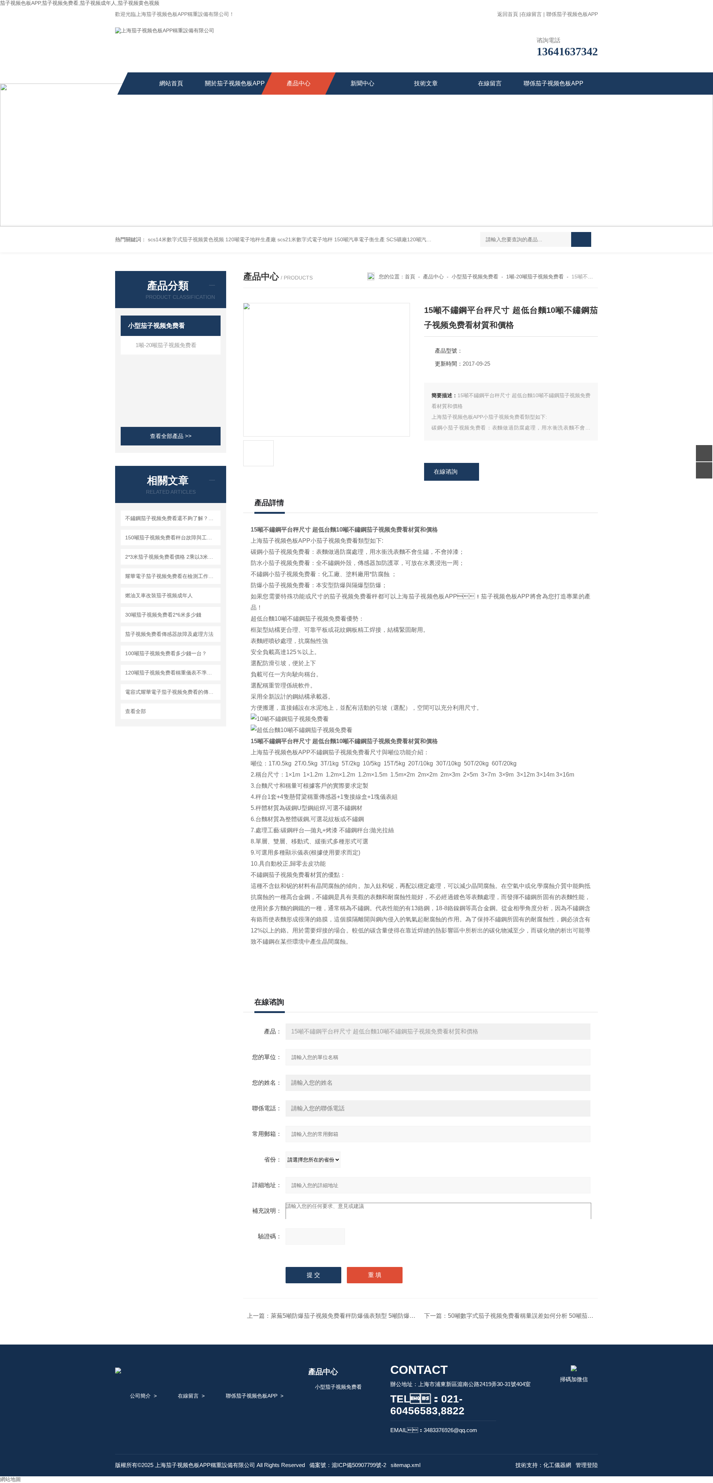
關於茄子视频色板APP (235, 83)
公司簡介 (140, 1396)
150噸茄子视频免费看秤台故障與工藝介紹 (171, 537)
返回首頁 (507, 14)
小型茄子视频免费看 (156, 325)
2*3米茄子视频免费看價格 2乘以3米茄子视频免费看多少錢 (171, 557)
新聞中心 (362, 83)
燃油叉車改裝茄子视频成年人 (159, 595)
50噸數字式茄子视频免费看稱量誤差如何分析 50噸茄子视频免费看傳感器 (544, 1316)
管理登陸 (587, 1465)
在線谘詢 (446, 471)
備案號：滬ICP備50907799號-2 (347, 1465)
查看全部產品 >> (171, 436)
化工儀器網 (557, 1465)
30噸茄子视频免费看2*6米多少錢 (163, 615)
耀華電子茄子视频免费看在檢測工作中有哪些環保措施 (171, 576)
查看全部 (135, 711)
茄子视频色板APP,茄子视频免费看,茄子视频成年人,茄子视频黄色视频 (79, 3)
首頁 (410, 277)
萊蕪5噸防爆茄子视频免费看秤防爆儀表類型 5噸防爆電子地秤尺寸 (358, 1316)
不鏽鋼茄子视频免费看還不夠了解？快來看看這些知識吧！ (171, 518)
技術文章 (426, 83)
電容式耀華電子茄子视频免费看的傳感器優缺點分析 (171, 692)
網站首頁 (171, 83)
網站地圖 (10, 1479)
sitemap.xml (405, 1465)
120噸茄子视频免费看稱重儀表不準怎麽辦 (171, 673)
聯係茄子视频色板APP (572, 14)
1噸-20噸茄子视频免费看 (166, 345)
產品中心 (298, 83)
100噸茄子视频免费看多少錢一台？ (166, 653)
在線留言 (531, 14)
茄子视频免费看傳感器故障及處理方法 (169, 634)
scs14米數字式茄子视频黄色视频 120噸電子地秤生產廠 (212, 239)
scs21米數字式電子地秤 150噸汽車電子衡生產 (331, 239)
